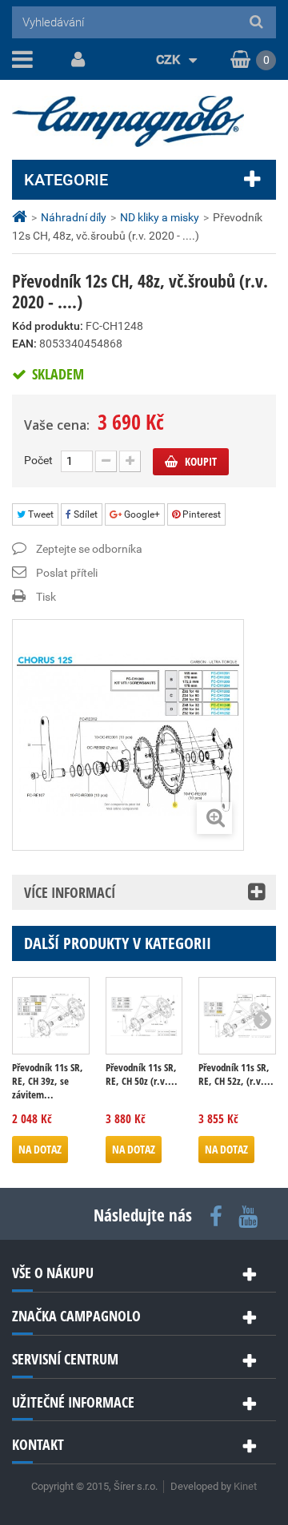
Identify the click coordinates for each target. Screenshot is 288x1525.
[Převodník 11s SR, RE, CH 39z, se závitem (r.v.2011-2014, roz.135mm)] (51, 1015)
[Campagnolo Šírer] (144, 121)
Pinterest (200, 514)
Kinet (245, 1486)
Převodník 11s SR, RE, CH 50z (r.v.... (142, 1074)
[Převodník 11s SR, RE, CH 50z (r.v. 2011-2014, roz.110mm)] (144, 1015)
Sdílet (84, 514)
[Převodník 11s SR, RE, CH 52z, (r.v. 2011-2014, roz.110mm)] (237, 1015)
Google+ (141, 514)
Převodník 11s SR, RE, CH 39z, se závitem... (47, 1081)
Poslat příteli (67, 572)
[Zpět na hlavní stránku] (21, 217)
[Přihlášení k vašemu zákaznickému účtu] (75, 60)
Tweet (40, 514)
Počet (38, 460)
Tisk (46, 596)
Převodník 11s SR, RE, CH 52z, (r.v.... (236, 1074)
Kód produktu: (47, 326)
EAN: (24, 343)
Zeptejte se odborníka (89, 548)
